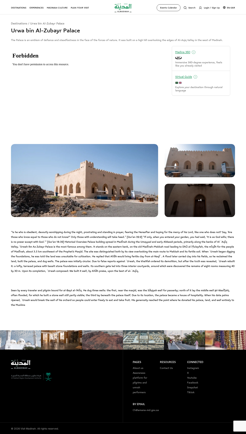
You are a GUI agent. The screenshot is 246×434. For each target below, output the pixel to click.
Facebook (192, 382)
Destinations (18, 7)
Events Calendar (168, 7)
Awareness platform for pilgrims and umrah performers (140, 382)
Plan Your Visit (80, 7)
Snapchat (192, 387)
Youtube (192, 378)
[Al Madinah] (123, 7)
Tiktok (190, 392)
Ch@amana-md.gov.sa (143, 410)
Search (191, 7)
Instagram (193, 368)
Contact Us (166, 368)
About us (138, 368)
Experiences (37, 7)
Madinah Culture (57, 7)
